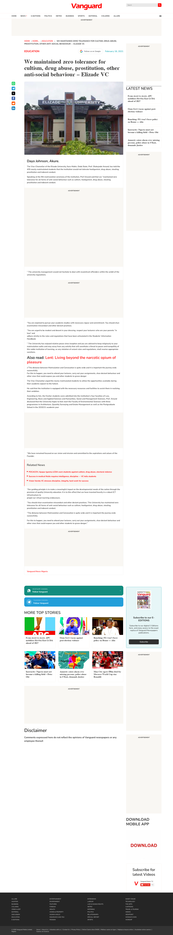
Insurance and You (57, 917)
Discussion (16, 914)
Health (52, 909)
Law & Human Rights (95, 904)
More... (35, 41)
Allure (14, 899)
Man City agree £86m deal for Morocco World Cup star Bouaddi (107, 674)
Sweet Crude (130, 899)
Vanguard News (86, 6)
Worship (128, 920)
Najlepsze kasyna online (125, 930)
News (23, 16)
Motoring (91, 909)
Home (14, 16)
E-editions (35, 16)
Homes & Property (56, 912)
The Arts (128, 904)
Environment (55, 901)
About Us (45, 930)
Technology (130, 901)
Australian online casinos (143, 930)
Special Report (93, 917)
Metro (59, 16)
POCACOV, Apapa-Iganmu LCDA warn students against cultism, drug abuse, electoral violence (70, 472)
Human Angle (55, 914)
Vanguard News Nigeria (37, 571)
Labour (90, 901)
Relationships (92, 914)
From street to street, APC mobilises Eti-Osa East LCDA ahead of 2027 (141, 98)
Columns (105, 16)
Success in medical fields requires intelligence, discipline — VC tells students (62, 476)
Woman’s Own (131, 917)
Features (53, 904)
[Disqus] (73, 778)
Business (70, 16)
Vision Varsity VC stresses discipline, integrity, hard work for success (59, 481)
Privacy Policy (75, 930)
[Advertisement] (73, 227)
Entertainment (55, 899)
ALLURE (117, 16)
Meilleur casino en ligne (108, 930)
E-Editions (15, 920)
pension (53, 920)
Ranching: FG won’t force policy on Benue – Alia (143, 120)
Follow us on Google (92, 51)
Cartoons (129, 907)
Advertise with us (55, 930)
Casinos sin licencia (42, 931)
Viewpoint (129, 914)
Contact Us (66, 930)
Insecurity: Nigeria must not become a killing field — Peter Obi (143, 131)
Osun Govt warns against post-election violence (142, 110)
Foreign (53, 907)
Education (47, 41)
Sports (81, 16)
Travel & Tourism (132, 909)
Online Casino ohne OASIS (90, 930)
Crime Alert (16, 909)
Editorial (93, 16)
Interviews (91, 899)
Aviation (15, 901)
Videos (128, 912)
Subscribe (144, 642)
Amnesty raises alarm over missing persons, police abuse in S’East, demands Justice (144, 142)
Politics (48, 16)
